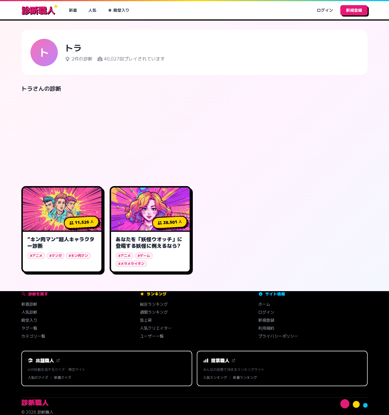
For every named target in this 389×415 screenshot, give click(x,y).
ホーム (264, 304)
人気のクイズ (38, 377)
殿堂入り (121, 10)
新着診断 (29, 304)
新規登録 (354, 10)
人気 (92, 10)
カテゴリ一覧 (33, 336)
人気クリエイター (156, 328)
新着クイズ (62, 377)
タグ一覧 (29, 328)
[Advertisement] (194, 137)
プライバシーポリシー (278, 336)
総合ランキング (154, 304)
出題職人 (45, 360)
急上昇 (146, 320)
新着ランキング (245, 377)
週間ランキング (154, 312)
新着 (73, 10)
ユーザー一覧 (152, 336)
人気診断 (29, 312)
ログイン (325, 10)
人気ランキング (215, 377)
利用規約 (266, 328)
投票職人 (220, 360)
